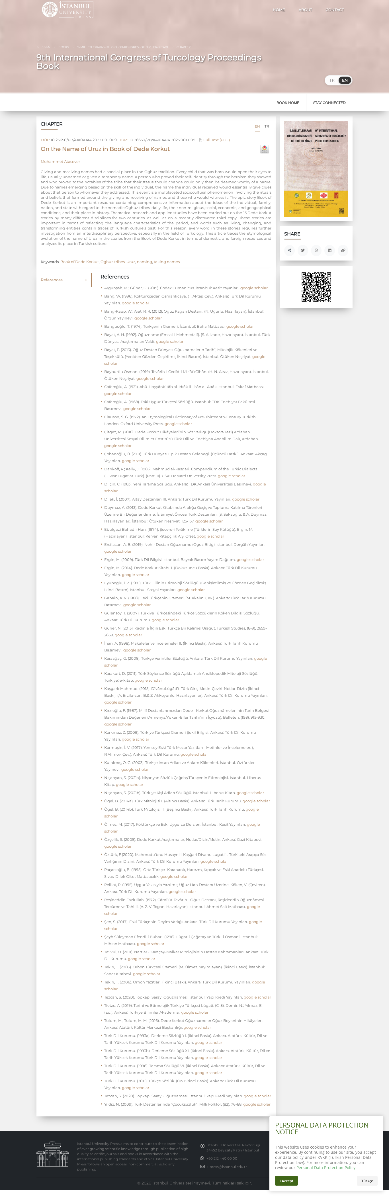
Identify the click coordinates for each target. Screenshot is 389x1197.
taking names (167, 261)
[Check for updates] (264, 149)
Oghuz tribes (113, 261)
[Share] (289, 250)
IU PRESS (43, 47)
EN (345, 80)
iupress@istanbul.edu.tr (226, 1167)
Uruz (130, 261)
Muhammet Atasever (60, 161)
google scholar (253, 288)
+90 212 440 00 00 (221, 1159)
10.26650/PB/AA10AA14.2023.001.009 (84, 140)
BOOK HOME (288, 103)
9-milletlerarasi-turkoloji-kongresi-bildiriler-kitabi (122, 47)
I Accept (286, 1180)
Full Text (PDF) (216, 140)
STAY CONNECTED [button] (329, 103)
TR (332, 80)
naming (144, 261)
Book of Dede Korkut (79, 261)
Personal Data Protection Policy (325, 1167)
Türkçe (367, 1180)
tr (267, 126)
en (257, 126)
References (52, 279)
